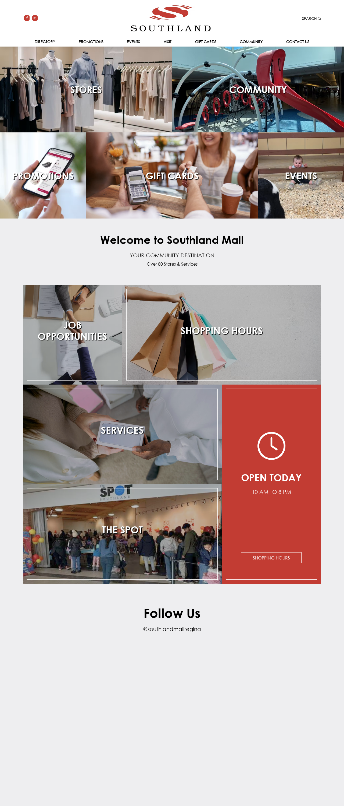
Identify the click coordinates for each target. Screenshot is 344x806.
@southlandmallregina (172, 629)
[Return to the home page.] (170, 17)
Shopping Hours (271, 558)
